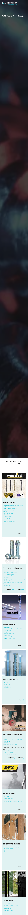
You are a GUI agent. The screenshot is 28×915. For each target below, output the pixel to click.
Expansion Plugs (7, 686)
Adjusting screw (7, 516)
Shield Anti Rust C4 (8, 513)
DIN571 (5, 572)
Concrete (11, 744)
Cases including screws (9, 521)
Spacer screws (7, 519)
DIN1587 (19, 579)
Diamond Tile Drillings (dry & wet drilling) (13, 739)
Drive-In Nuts (7, 580)
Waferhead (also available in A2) (11, 508)
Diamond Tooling (7, 741)
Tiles (16, 744)
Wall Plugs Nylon (7, 684)
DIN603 (9, 572)
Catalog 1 (9, 589)
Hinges (5, 907)
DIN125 (5, 582)
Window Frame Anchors (9, 638)
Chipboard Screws (8, 585)
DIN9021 (9, 582)
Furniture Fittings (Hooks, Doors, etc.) (12, 847)
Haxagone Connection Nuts (10, 579)
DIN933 (17, 572)
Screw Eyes (6, 571)
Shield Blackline (7, 515)
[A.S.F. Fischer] (9, 3)
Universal (6, 744)
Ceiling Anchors (7, 687)
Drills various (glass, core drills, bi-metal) (13, 801)
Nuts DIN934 (7, 577)
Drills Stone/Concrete (8, 798)
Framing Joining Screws (9, 636)
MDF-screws (7, 518)
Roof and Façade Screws (9, 633)
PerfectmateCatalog (20, 758)
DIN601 (13, 572)
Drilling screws (7, 632)
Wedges (5, 852)
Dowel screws (7, 627)
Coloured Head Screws (9, 576)
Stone (5, 746)
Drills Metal (6, 799)
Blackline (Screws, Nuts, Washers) (11, 905)
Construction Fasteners (9, 848)
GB (4, 850)
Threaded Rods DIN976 (9, 574)
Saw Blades (6, 742)
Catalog (19, 533)
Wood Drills (6, 796)
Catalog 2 (19, 589)
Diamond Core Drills (8, 750)
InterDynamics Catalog (11, 758)
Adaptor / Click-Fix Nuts (9, 752)
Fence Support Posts (8, 910)
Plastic (9, 746)
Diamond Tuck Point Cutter (10, 754)
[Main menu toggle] (25, 3)
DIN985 (23, 579)
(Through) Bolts (7, 683)
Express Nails (7, 635)
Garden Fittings (7, 908)
